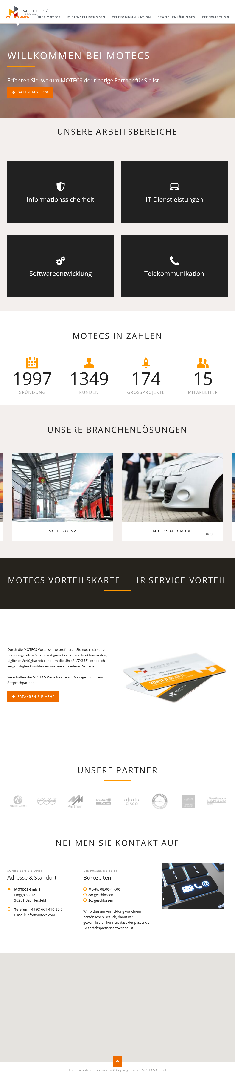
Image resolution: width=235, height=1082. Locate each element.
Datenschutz (79, 1070)
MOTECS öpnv (207, 534)
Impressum (100, 1070)
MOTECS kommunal (211, 534)
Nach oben (117, 1061)
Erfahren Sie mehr (35, 696)
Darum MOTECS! (32, 92)
